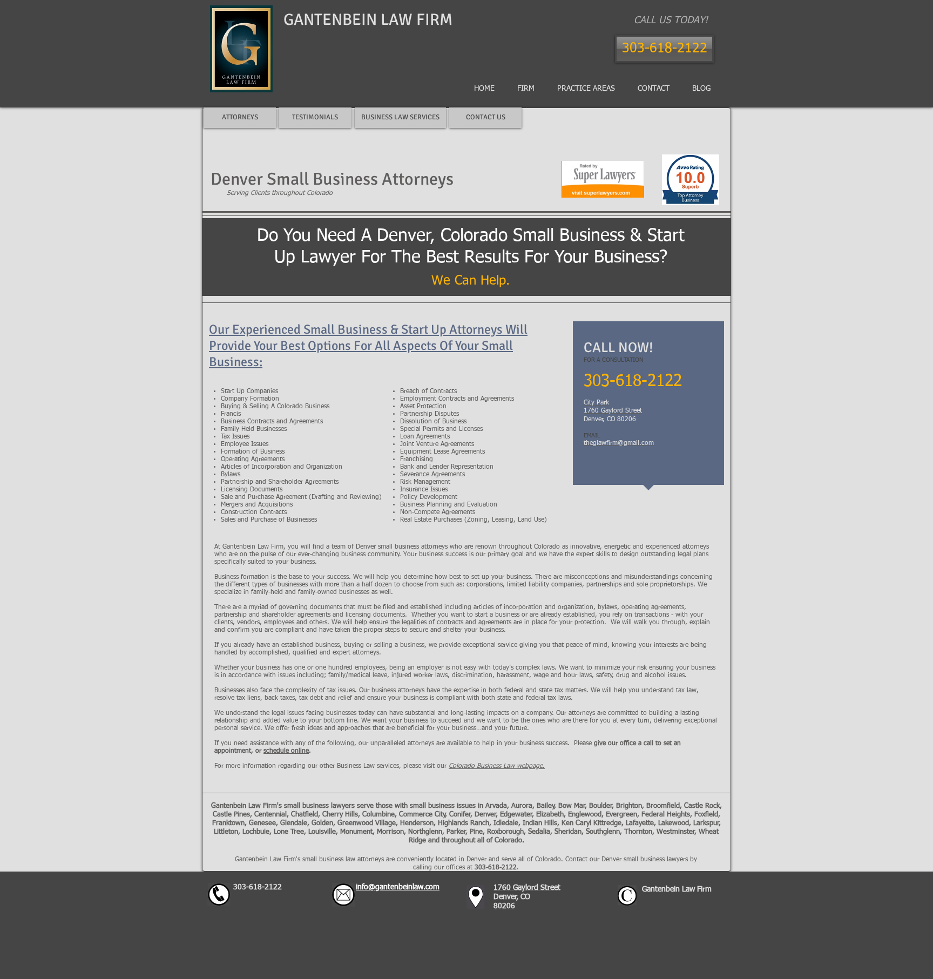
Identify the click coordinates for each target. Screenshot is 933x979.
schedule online (286, 751)
